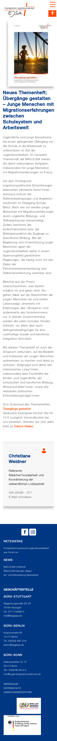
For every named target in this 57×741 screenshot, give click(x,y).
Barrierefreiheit (52, 13)
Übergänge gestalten (17, 408)
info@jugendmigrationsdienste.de (22, 674)
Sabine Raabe (23, 426)
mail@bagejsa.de (13, 615)
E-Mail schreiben (20, 497)
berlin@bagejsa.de (14, 645)
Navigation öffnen (52, 4)
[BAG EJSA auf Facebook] (24, 532)
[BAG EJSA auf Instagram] (32, 532)
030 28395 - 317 (20, 492)
